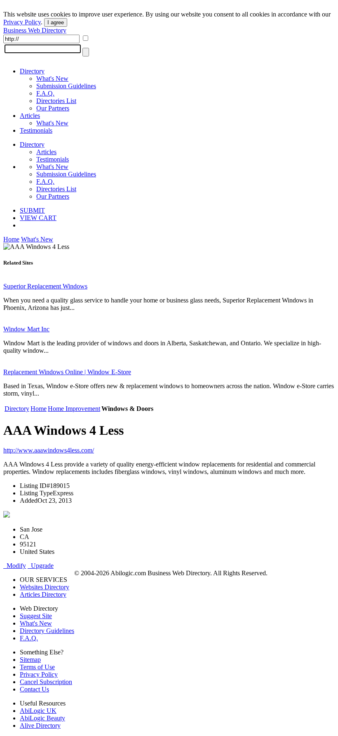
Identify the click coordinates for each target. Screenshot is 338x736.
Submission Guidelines (66, 85)
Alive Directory (40, 725)
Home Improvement (74, 408)
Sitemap (30, 659)
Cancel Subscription (46, 681)
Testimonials (36, 130)
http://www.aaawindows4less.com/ (48, 450)
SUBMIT (32, 210)
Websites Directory (44, 587)
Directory (32, 71)
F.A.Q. (45, 93)
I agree (55, 22)
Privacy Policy (22, 22)
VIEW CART (38, 217)
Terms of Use (37, 666)
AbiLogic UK (38, 710)
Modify (14, 565)
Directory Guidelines (47, 630)
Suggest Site (36, 615)
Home (11, 239)
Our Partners (52, 108)
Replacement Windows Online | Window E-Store (67, 371)
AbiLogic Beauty (42, 718)
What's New (52, 78)
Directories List (56, 100)
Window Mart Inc (26, 329)
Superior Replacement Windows (45, 286)
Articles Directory (43, 594)
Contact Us (34, 689)
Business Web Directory (34, 30)
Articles (30, 115)
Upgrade (41, 565)
